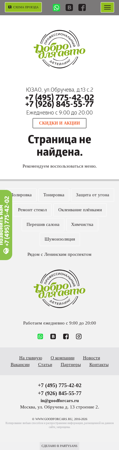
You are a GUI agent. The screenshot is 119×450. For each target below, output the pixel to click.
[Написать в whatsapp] (56, 9)
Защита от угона (92, 194)
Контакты (99, 364)
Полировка (21, 194)
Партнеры (71, 364)
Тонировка (53, 194)
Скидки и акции (59, 123)
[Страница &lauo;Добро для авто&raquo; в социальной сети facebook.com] (82, 8)
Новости (91, 357)
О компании (62, 357)
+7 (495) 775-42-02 (59, 99)
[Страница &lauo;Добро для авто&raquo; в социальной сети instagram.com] (78, 337)
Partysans (69, 446)
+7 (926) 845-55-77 (59, 105)
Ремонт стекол (32, 209)
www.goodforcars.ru (59, 288)
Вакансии (20, 364)
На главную (30, 357)
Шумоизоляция (60, 239)
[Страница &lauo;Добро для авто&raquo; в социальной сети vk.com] (69, 8)
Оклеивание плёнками (80, 209)
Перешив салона (43, 224)
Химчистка (82, 224)
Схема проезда (25, 7)
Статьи (45, 364)
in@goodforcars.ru (60, 400)
